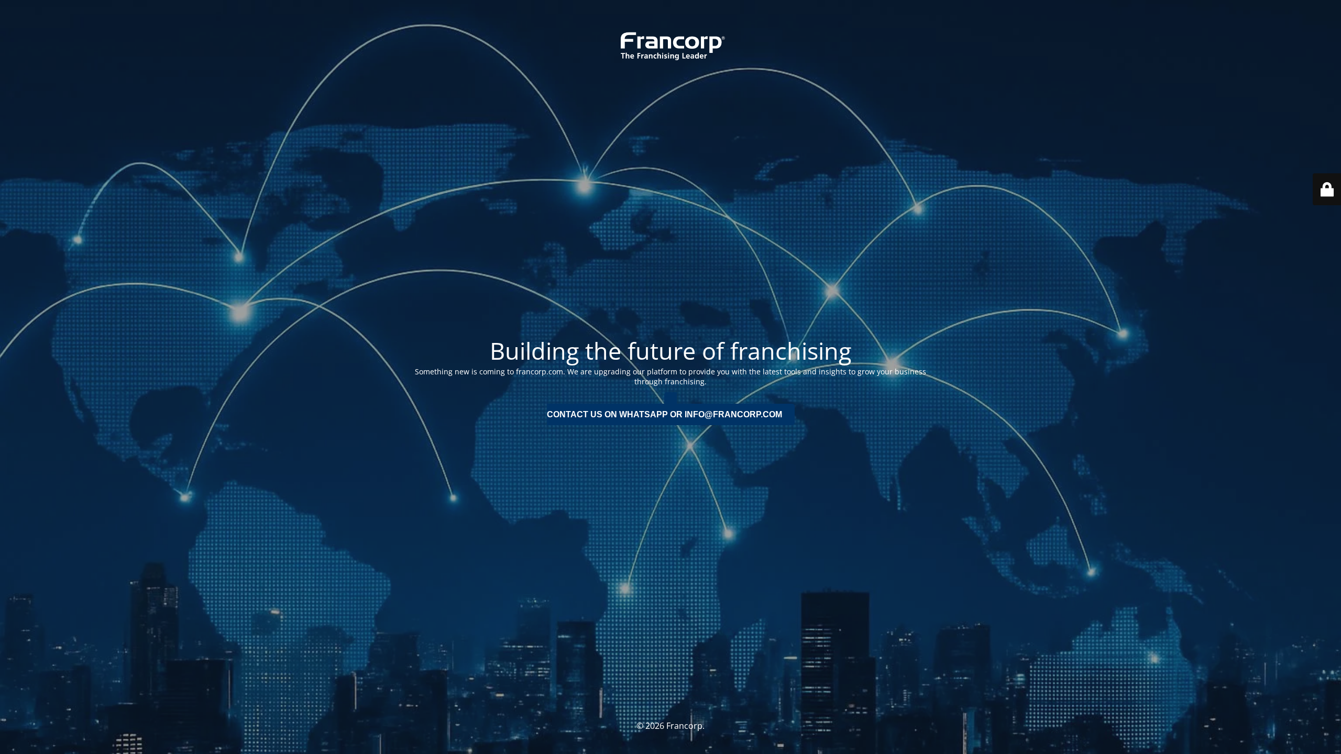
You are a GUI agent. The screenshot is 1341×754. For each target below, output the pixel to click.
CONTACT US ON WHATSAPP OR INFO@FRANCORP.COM (664, 414)
